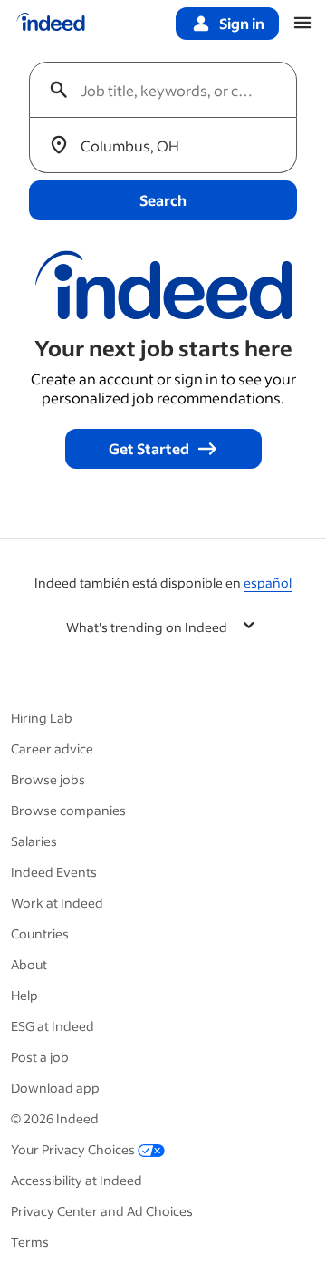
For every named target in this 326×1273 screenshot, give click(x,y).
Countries (40, 933)
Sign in (241, 23)
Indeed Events (54, 871)
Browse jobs (48, 779)
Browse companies (68, 810)
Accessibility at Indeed (76, 1180)
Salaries (34, 841)
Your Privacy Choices (73, 1149)
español (268, 582)
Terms (30, 1241)
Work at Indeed (57, 902)
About (29, 964)
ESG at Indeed (52, 1026)
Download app (55, 1087)
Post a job (40, 1056)
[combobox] (170, 90)
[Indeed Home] (50, 24)
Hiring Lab (41, 717)
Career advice (52, 748)
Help (24, 995)
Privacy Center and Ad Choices (102, 1211)
